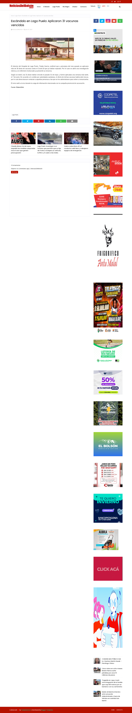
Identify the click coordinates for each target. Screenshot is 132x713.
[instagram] (118, 1)
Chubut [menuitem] (74, 7)
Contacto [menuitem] (83, 7)
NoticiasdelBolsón (17, 29)
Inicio (12, 16)
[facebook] (112, 1)
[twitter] (115, 1)
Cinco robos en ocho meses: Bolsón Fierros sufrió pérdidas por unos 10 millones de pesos (112, 671)
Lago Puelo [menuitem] (56, 7)
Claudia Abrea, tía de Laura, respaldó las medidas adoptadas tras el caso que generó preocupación (23, 149)
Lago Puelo (18, 16)
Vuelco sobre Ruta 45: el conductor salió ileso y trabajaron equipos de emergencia (76, 148)
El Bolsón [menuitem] (46, 7)
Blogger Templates (47, 710)
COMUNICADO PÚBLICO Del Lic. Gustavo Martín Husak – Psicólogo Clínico (111, 661)
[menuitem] (100, 6)
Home (113, 710)
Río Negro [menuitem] (66, 7)
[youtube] (114, 21)
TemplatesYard (26, 710)
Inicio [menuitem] (39, 7)
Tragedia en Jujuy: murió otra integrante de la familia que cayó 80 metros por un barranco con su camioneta (112, 683)
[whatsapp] (120, 21)
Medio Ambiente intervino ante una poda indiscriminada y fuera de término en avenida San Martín (111, 696)
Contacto (119, 710)
